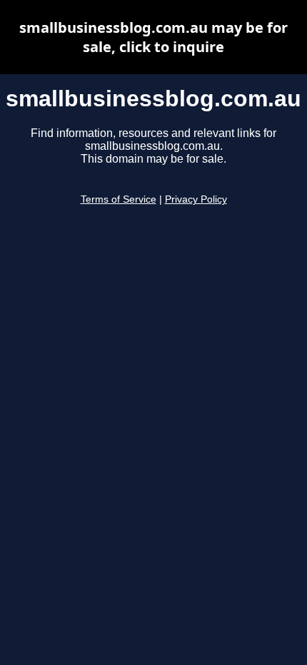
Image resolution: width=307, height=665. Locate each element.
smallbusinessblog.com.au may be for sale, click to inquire (153, 37)
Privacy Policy (196, 199)
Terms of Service (118, 199)
